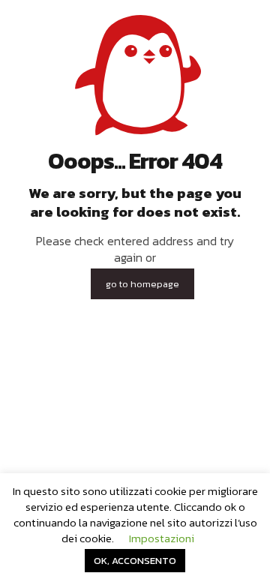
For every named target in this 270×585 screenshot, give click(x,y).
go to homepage (142, 284)
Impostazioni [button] (161, 538)
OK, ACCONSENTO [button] (135, 561)
